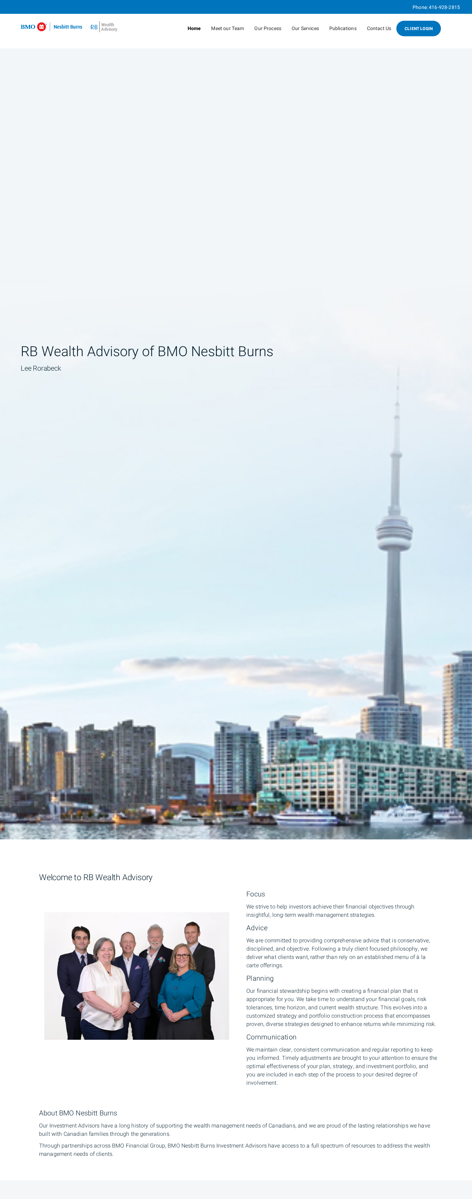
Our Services (305, 28)
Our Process (267, 28)
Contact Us (379, 28)
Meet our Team (227, 28)
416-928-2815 (444, 7)
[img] (236, 419)
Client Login (419, 29)
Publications (343, 28)
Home (194, 28)
